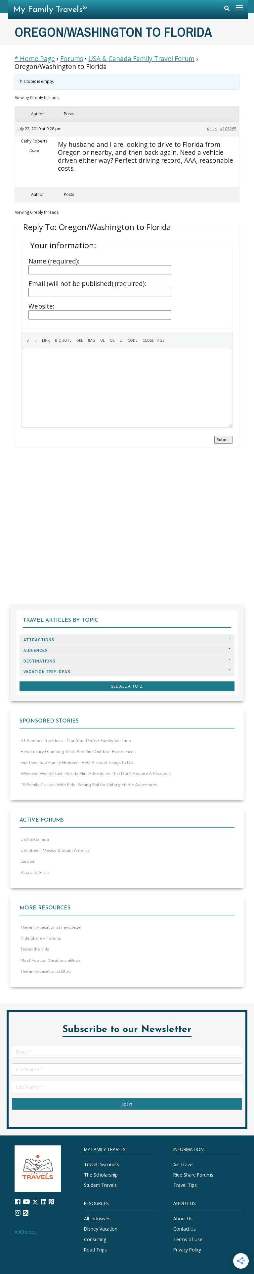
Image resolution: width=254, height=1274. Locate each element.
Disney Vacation (100, 1229)
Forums (71, 59)
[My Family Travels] (38, 1168)
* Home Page (35, 59)
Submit (223, 439)
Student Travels (100, 1185)
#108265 (228, 129)
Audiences (35, 650)
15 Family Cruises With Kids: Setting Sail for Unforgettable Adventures (89, 785)
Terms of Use (187, 1239)
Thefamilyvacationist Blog (46, 971)
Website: (41, 306)
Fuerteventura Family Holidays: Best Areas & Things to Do (77, 763)
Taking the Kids (35, 949)
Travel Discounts (101, 1164)
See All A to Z (127, 686)
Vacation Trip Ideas (46, 671)
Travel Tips (185, 1185)
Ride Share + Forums (41, 938)
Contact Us (184, 1229)
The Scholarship (101, 1175)
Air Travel (183, 1164)
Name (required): (53, 261)
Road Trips (95, 1249)
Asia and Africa (35, 873)
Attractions (39, 640)
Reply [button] (212, 129)
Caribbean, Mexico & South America (55, 850)
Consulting (95, 1239)
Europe (27, 861)
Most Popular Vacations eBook (50, 960)
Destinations (39, 661)
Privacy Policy (187, 1249)
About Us (182, 1218)
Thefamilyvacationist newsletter (51, 927)
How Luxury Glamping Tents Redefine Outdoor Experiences (78, 752)
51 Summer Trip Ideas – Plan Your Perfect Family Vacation (76, 741)
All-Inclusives (97, 1218)
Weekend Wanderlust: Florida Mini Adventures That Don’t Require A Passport (96, 774)
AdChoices (26, 1232)
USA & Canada (35, 839)
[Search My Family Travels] (227, 10)
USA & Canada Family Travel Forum (141, 59)
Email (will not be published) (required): (87, 284)
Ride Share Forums (193, 1175)
